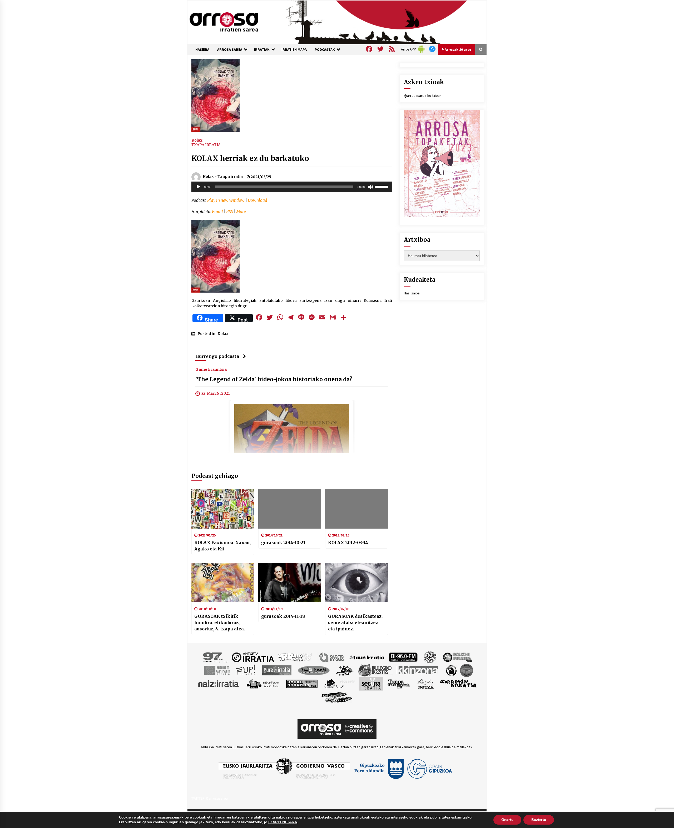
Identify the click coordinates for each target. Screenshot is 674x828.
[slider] (382, 186)
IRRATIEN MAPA (294, 49)
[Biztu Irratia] (430, 657)
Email (217, 211)
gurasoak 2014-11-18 (283, 616)
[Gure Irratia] (276, 670)
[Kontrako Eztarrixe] (451, 670)
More (241, 211)
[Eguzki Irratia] (457, 657)
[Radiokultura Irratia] (301, 683)
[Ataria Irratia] (332, 657)
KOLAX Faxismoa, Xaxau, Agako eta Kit (222, 545)
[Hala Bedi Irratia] (314, 670)
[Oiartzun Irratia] (263, 683)
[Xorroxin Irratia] (458, 683)
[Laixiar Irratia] (466, 670)
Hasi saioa (412, 293)
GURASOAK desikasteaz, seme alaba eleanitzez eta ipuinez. (355, 622)
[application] (291, 187)
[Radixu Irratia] (339, 683)
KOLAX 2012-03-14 (348, 542)
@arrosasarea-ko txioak (423, 95)
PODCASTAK (325, 49)
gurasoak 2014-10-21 (283, 542)
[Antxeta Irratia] (253, 657)
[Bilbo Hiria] (403, 657)
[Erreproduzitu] (198, 186)
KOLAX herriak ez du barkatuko (250, 158)
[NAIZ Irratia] (219, 683)
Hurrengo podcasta (217, 356)
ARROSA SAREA (229, 49)
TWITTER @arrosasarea (209, 798)
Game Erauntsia (211, 369)
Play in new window (226, 200)
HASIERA (202, 49)
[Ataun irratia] (366, 657)
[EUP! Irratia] (246, 670)
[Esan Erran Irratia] (217, 670)
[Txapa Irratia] (398, 683)
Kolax (196, 140)
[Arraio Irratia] (295, 657)
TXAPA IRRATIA (206, 144)
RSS (229, 211)
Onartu (507, 819)
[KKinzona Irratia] (418, 670)
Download (257, 200)
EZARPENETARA (282, 822)
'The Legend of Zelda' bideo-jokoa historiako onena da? (273, 379)
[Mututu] (370, 186)
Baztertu (538, 819)
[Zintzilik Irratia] (337, 697)
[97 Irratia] (215, 657)
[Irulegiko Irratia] (375, 670)
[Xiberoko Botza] (425, 683)
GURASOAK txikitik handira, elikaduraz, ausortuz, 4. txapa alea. (219, 622)
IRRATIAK (262, 49)
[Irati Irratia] (344, 670)
